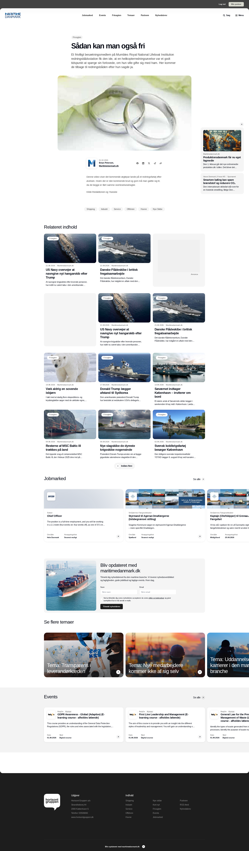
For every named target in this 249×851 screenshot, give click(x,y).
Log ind (222, 4)
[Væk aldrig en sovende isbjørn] (70, 377)
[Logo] (13, 15)
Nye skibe (157, 801)
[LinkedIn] (143, 163)
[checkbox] (101, 599)
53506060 (83, 813)
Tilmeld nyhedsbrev (111, 606)
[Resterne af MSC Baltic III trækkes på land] (70, 434)
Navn (102, 587)
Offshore (129, 813)
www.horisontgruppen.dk (82, 817)
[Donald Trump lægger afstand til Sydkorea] (124, 377)
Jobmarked (158, 817)
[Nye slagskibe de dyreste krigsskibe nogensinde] (124, 434)
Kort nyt (156, 805)
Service (129, 809)
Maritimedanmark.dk (109, 166)
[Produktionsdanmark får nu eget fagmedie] (222, 149)
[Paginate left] (46, 515)
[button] (242, 124)
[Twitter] (149, 163)
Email (141, 587)
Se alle (196, 479)
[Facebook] (137, 163)
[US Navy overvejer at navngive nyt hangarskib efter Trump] (70, 260)
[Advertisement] (179, 256)
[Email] (154, 163)
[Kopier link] (161, 163)
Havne (129, 817)
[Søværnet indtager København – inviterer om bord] (179, 379)
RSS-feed (184, 805)
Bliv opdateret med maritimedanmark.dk (122, 847)
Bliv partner (236, 4)
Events (156, 813)
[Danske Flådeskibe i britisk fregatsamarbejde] (124, 258)
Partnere (184, 801)
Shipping (130, 801)
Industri (129, 805)
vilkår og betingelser (156, 598)
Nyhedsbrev (185, 809)
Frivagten (157, 809)
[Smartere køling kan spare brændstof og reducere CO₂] (222, 183)
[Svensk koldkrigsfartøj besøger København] (179, 434)
